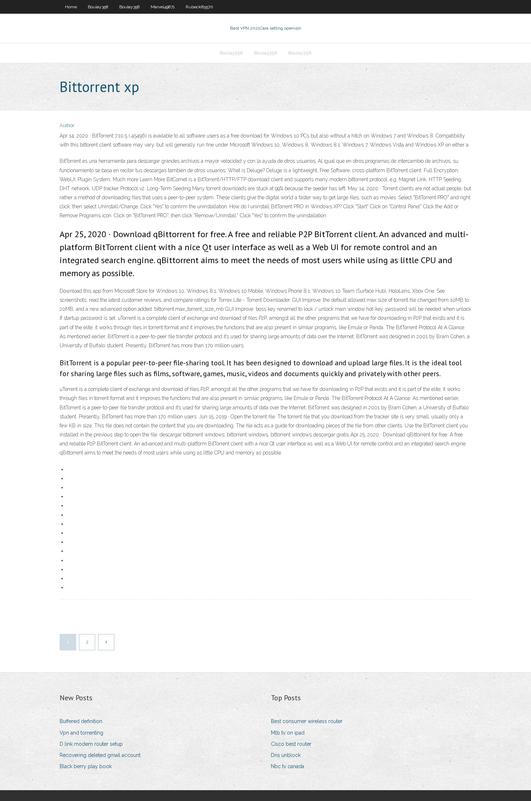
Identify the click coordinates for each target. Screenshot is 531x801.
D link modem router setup (91, 744)
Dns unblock (286, 755)
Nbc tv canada (287, 766)
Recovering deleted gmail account (100, 755)
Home (71, 6)
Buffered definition (81, 721)
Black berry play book (86, 766)
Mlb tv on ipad (288, 733)
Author (67, 125)
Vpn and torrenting (81, 733)
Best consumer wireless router (306, 721)
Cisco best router (291, 744)
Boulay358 (98, 6)
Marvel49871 (163, 6)
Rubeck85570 (199, 6)
